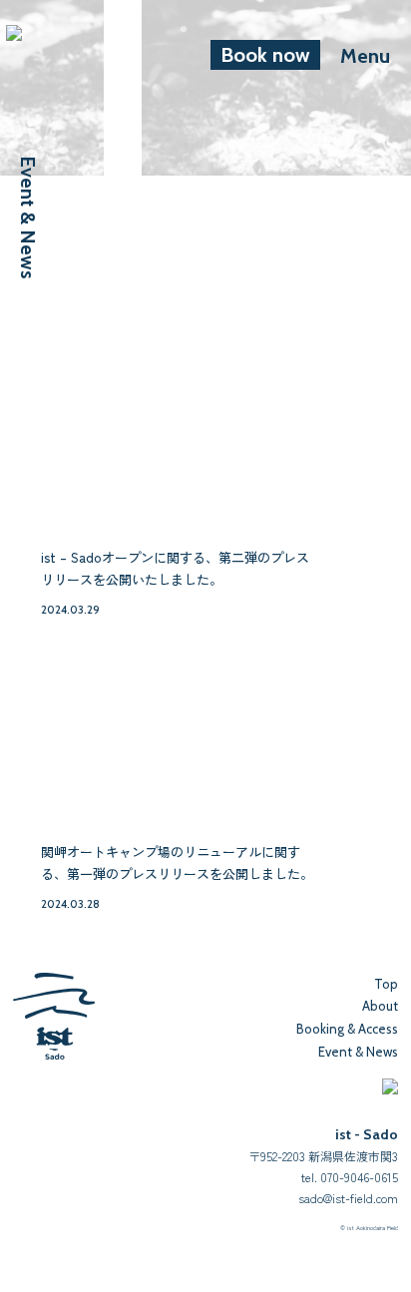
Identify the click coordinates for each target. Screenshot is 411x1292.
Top (386, 984)
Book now (265, 55)
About (380, 1006)
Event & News (358, 1052)
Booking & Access (347, 1029)
